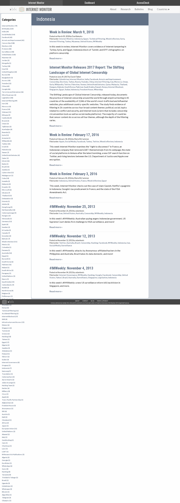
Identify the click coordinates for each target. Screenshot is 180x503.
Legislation (102, 277)
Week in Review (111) (9, 242)
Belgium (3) (6, 293)
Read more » (56, 58)
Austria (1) (6, 414)
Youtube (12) (6, 83)
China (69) (5, 86)
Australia (80, 213)
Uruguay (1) (6, 365)
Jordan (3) (5, 60)
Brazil (77, 243)
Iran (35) (5, 103)
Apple (61, 141)
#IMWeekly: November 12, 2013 (72, 236)
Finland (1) (6, 354)
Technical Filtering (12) (10, 311)
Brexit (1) (5, 480)
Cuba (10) (5, 178)
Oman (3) (5, 124)
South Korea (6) (7, 262)
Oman (125, 82)
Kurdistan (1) (7, 463)
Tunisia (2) (6, 331)
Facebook (94, 79)
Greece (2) (6, 334)
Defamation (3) (7, 198)
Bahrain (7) (6, 239)
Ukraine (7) (6, 193)
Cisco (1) (5, 394)
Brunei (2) (5, 121)
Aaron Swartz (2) (8, 380)
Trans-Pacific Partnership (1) (12, 400)
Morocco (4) (6, 106)
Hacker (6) (5, 388)
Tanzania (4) (6, 475)
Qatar (108, 84)
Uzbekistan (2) (7, 486)
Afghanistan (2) (7, 403)
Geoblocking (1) (8, 440)
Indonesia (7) (7, 368)
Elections (64, 82)
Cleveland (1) (7, 420)
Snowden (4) (6, 236)
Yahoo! (59, 277)
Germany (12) (7, 221)
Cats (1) (5, 443)
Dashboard (90, 2)
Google (98, 275)
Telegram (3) (6, 498)
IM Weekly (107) (8, 29)
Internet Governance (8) (11, 362)
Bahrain (60, 87)
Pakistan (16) (6, 264)
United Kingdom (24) (9, 72)
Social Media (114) (8, 34)
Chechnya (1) (7, 446)
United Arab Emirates (96, 84)
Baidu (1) (5, 164)
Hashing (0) (6, 472)
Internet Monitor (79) (9, 26)
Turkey (68, 41)
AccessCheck (143, 2)
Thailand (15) (7, 195)
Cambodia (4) (7, 118)
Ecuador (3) (6, 187)
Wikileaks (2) (6, 305)
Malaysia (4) (6, 184)
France (84, 181)
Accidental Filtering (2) (10, 313)
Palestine (75, 84)
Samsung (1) (6, 371)
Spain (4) (5, 224)
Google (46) (6, 89)
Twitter (67, 84)
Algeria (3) (5, 457)
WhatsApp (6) (7, 466)
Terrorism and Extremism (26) (12, 92)
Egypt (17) (5, 342)
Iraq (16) (5, 69)
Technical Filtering (97, 39)
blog (92, 301)
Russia (78, 82)
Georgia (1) (6, 460)
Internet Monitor (36, 2)
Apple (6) (5, 397)
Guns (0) (5, 469)
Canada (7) (6, 233)
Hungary (53, 87)
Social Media (70, 141)
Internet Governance (68, 275)
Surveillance (66, 245)
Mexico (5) (6, 244)
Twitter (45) (6, 144)
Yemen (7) (5, 152)
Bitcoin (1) (5, 492)
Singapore (54, 89)
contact (85, 301)
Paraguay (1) (6, 273)
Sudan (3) (5, 359)
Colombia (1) (6, 247)
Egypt (85, 39)
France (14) (6, 109)
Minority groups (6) (9, 95)
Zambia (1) (6, 170)
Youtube (84, 82)
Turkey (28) (6, 66)
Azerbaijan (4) (7, 129)
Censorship (54, 82)
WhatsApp (98, 89)
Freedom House (86, 89)
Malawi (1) (5, 267)
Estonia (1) (6, 201)
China (91, 82)
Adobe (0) (5, 204)
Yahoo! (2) (5, 357)
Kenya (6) (5, 308)
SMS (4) (4, 319)
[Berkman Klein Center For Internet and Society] (11, 302)
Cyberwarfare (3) (8, 377)
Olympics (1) (6, 500)
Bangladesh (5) (7, 78)
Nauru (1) (5, 279)
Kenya (104, 87)
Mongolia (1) (6, 63)
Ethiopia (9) (6, 115)
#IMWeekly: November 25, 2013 (72, 206)
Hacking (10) (6, 336)
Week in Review (113, 39)
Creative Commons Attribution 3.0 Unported (110, 303)
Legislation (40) (7, 98)
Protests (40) (6, 49)
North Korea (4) (7, 290)
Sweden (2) (6, 227)
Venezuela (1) (7, 219)
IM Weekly (97, 41)
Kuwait (98, 87)
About (113, 9)
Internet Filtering (57, 41)
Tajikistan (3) (6, 126)
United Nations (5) (8, 276)
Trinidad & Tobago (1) (10, 477)
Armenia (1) (6, 138)
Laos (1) (5, 449)
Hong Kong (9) (7, 207)
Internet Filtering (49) (9, 101)
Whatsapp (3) (7, 489)
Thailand (123, 84)
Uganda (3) (6, 483)
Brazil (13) (5, 167)
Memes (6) (5, 325)
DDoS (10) (5, 161)
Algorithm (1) (7, 495)
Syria (122, 39)
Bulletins (139, 9)
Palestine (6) (6, 150)
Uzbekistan (64, 79)
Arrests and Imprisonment (110, 79)
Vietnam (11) (6, 112)
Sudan (67, 89)
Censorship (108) (8, 43)
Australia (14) (7, 253)
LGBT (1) (5, 452)
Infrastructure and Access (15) (13, 322)
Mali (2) (4, 417)
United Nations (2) (8, 431)
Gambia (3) (6, 348)
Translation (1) (7, 374)
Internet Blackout (115, 87)
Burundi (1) (6, 259)
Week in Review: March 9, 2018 (72, 32)
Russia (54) (6, 75)
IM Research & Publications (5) (13, 454)
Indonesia (78, 39)
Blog (150, 9)
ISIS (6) (4, 411)
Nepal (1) (5, 256)
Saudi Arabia (89, 87)
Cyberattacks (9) (8, 285)
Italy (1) (4, 437)
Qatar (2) (5, 158)
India (87, 79)
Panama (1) (6, 250)
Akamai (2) (6, 434)
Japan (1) (5, 426)
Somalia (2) (6, 181)
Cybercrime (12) (8, 172)
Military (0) (6, 391)
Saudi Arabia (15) (8, 282)
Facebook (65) (7, 37)
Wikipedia (59, 84)
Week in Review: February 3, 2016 (73, 174)
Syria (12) (5, 135)
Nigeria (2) (5, 345)
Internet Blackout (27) (10, 316)
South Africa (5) (7, 270)
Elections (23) (7, 46)
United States (86, 41)
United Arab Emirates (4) (11, 155)
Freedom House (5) (9, 405)
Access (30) (6, 80)
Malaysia (115, 84)
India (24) (5, 31)
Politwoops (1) (7, 296)
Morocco (118, 82)
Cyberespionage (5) (9, 213)
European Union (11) (9, 428)
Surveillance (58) (8, 52)
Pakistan (79, 87)
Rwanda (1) (6, 132)
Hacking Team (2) (8, 385)
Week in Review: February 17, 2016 (74, 135)
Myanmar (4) (6, 57)
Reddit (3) (5, 288)
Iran (111, 82)
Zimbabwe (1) (7, 351)
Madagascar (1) (7, 175)
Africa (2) (5, 423)
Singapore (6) (7, 328)
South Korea (70, 87)
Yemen (83, 84)
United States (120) (9, 55)
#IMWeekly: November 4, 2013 (71, 268)
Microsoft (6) (7, 190)
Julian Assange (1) (8, 383)
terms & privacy (102, 301)
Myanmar (76, 41)
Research (125, 9)
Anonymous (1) (7, 408)
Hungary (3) (6, 216)
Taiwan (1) (6, 339)
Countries (162, 9)
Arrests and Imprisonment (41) (13, 40)
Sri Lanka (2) (6, 230)
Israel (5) (5, 147)
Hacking (94, 243)
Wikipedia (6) (7, 141)
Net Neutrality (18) (8, 210)
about (77, 301)
